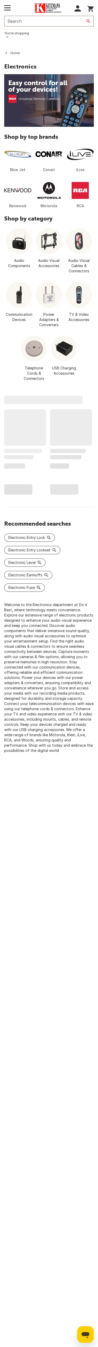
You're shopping (16, 33)
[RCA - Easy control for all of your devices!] (49, 100)
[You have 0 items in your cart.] (90, 8)
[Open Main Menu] (7, 7)
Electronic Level (22, 562)
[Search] (88, 21)
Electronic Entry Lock (26, 537)
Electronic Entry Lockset (29, 550)
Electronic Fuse (21, 587)
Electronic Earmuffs (25, 575)
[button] (77, 8)
